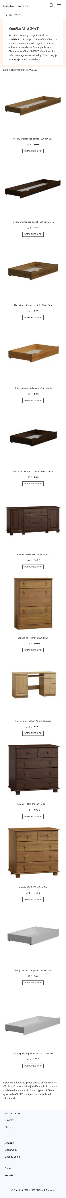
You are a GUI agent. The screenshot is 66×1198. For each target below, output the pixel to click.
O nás (8, 1168)
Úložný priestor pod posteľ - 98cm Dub (33, 305)
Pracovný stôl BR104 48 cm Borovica (33, 721)
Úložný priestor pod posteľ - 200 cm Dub (33, 139)
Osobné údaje (12, 1156)
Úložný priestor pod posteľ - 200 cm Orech (33, 222)
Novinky (9, 1120)
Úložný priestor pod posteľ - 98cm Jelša (33, 388)
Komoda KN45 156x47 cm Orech (33, 554)
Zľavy (8, 1127)
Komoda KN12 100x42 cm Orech (33, 804)
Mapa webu (11, 1150)
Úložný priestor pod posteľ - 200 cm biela (33, 1053)
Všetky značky (12, 1113)
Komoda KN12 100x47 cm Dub (33, 887)
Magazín (9, 1142)
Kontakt (9, 1175)
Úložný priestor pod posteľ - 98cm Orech (33, 471)
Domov (9, 15)
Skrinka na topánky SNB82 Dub (33, 638)
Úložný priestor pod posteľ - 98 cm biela (33, 970)
